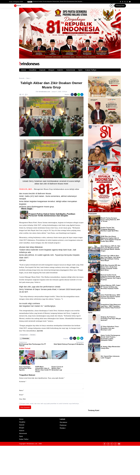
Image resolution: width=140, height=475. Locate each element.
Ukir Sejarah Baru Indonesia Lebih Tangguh (110, 357)
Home (23, 70)
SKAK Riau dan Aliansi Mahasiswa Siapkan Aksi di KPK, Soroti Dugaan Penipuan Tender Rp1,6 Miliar (111, 239)
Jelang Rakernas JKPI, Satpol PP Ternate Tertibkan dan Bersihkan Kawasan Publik (110, 287)
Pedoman (63, 425)
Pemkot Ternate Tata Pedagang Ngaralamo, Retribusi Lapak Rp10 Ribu (109, 229)
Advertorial (70, 70)
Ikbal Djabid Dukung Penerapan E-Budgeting (69, 344)
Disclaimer (89, 415)
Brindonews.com (32, 444)
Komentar (22, 381)
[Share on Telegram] (81, 94)
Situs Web (22, 399)
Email (21, 395)
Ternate (32, 334)
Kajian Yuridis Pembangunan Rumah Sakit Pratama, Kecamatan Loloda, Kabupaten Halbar (110, 338)
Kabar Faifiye (90, 70)
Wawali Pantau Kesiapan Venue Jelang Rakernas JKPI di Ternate (110, 219)
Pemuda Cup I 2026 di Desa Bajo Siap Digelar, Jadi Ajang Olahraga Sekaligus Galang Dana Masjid (110, 258)
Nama (21, 390)
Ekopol (51, 70)
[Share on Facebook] (72, 94)
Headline (32, 70)
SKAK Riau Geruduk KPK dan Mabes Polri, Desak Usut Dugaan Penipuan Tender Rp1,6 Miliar (110, 268)
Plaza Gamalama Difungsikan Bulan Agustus (25, 368)
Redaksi (62, 428)
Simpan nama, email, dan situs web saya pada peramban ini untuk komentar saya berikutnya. (50, 403)
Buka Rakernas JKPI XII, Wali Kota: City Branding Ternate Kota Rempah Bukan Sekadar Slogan (110, 248)
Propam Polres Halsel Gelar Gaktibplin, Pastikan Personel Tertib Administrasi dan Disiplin (51, 215)
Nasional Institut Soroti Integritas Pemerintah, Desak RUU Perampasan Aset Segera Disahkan (111, 277)
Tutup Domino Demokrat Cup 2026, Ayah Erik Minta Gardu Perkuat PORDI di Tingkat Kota (58, 1)
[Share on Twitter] (75, 94)
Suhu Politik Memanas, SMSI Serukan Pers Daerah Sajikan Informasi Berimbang (110, 296)
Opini (80, 70)
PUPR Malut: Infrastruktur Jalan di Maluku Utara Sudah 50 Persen (43, 369)
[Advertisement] (61, 460)
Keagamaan (24, 334)
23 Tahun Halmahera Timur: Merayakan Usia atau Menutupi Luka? (110, 328)
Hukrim (60, 70)
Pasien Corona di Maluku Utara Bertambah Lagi (57, 368)
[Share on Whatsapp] (78, 94)
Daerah (42, 70)
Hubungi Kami (120, 5)
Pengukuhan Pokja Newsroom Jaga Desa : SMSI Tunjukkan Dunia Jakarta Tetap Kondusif (111, 306)
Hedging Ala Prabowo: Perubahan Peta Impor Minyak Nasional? (111, 318)
